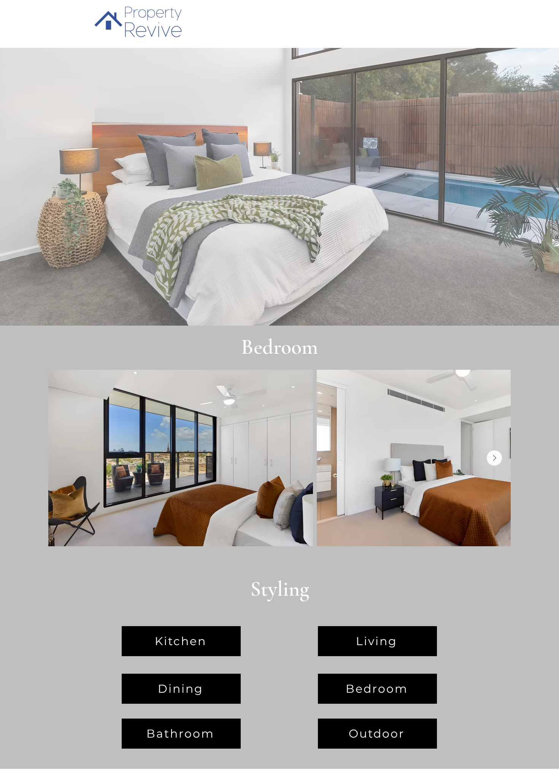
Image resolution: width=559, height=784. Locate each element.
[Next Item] (494, 458)
